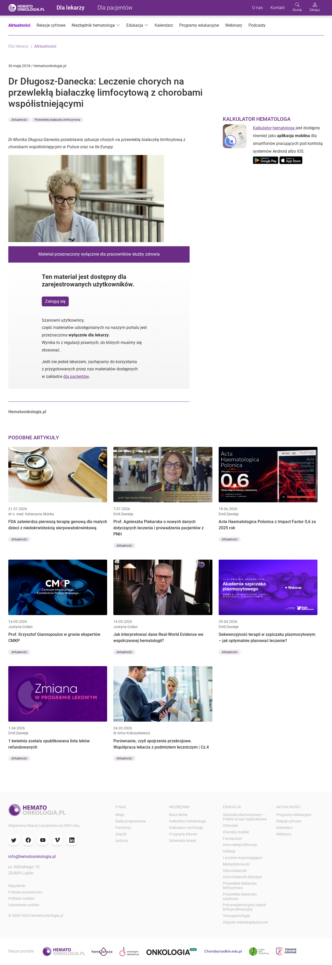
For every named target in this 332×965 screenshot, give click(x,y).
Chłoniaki (230, 825)
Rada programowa (130, 821)
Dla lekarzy (71, 7)
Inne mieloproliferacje (240, 845)
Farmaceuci (232, 838)
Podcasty (257, 25)
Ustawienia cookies (23, 905)
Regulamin (16, 886)
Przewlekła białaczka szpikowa (240, 896)
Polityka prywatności (25, 892)
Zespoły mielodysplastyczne (245, 922)
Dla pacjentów (115, 7)
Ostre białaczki (235, 871)
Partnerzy (123, 828)
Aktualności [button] (19, 120)
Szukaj (297, 10)
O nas (257, 7)
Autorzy (121, 841)
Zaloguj (314, 10)
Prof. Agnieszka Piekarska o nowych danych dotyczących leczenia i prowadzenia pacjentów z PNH (158, 528)
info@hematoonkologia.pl (32, 856)
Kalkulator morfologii (186, 828)
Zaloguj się (55, 301)
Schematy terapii (182, 841)
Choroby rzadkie (236, 832)
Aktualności (19, 25)
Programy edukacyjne (199, 25)
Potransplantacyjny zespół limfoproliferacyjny (244, 907)
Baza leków (178, 815)
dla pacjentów (76, 376)
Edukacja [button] (134, 25)
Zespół (120, 834)
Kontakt (278, 7)
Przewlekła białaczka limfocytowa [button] (57, 120)
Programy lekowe (183, 834)
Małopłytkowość (236, 864)
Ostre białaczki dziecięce (242, 877)
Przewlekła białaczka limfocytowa (240, 885)
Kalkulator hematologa (274, 127)
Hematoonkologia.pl (27, 411)
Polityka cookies (21, 898)
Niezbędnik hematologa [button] (93, 25)
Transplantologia (236, 916)
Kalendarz (164, 25)
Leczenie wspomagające (242, 858)
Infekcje (229, 851)
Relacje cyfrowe (51, 25)
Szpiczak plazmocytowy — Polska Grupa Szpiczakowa (245, 817)
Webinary (233, 25)
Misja (119, 815)
